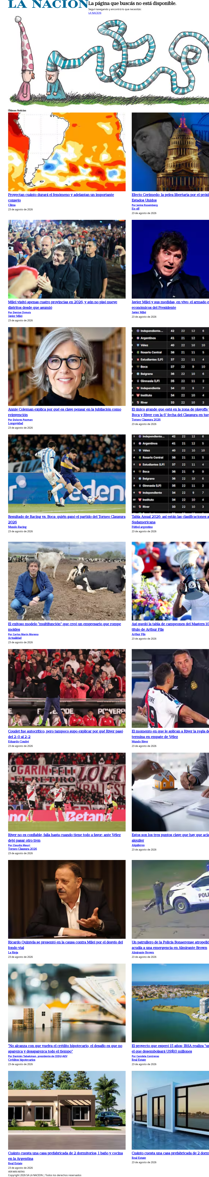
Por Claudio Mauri (19, 845)
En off (135, 209)
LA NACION (94, 13)
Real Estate (139, 1060)
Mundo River (140, 741)
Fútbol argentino (142, 527)
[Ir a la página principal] (48, 7)
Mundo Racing (17, 527)
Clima (11, 205)
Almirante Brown (143, 952)
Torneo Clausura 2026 (146, 419)
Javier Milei (15, 316)
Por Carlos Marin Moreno (23, 634)
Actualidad (15, 638)
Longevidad (15, 423)
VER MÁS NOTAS (16, 1172)
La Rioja (13, 952)
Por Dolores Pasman (20, 419)
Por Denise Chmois (19, 312)
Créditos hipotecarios (21, 1060)
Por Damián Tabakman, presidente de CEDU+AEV (37, 1056)
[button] (67, 152)
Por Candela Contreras (145, 1056)
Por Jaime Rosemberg (145, 205)
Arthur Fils (139, 634)
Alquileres (138, 845)
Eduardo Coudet (18, 741)
